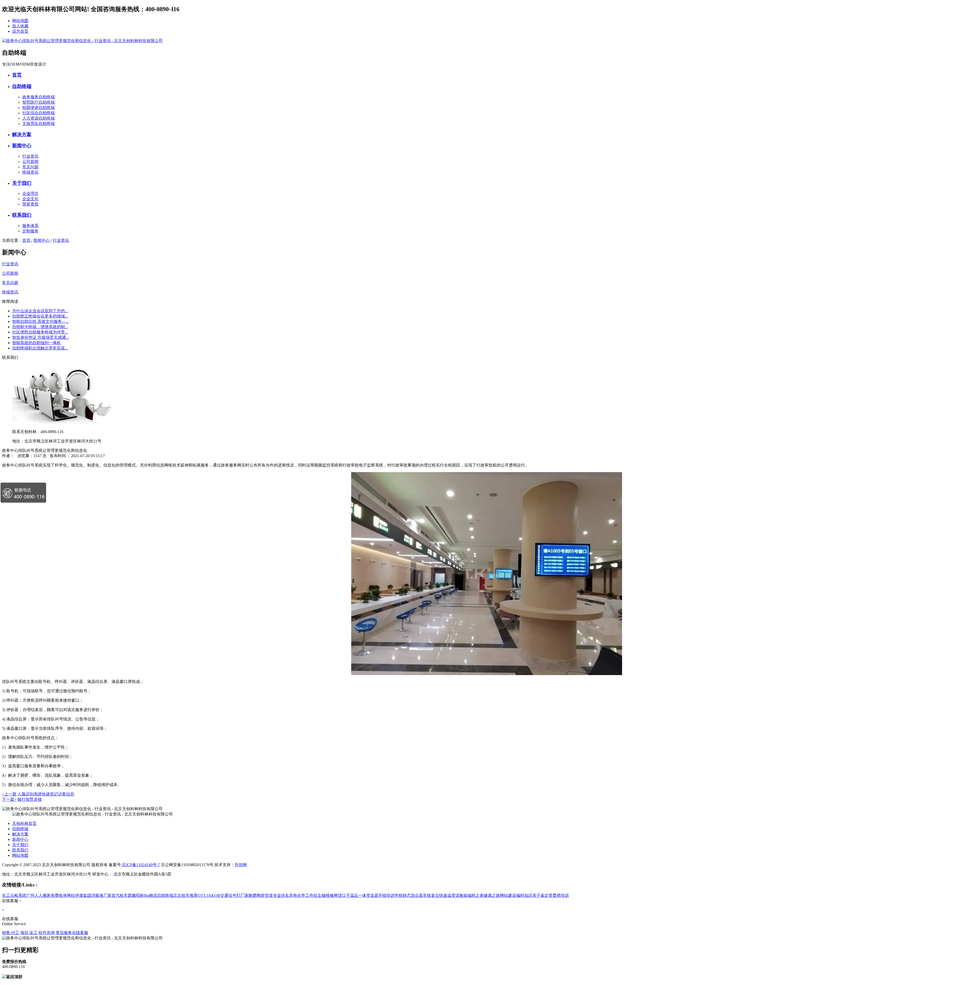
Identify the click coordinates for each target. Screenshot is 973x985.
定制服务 (30, 231)
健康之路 (492, 895)
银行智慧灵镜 (29, 799)
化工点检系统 (14, 895)
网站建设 (508, 895)
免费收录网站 (63, 895)
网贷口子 (342, 895)
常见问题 (30, 167)
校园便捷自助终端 (38, 107)
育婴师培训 (559, 895)
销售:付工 (10, 933)
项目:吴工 (29, 933)
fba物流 (150, 895)
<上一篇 (9, 794)
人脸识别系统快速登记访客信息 (45, 794)
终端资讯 (30, 172)
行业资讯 (30, 156)
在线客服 (80, 933)
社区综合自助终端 (38, 113)
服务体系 (30, 226)
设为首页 (20, 31)
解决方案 (21, 134)
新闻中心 (21, 145)
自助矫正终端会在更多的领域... (40, 316)
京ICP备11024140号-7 (141, 865)
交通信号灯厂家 (234, 895)
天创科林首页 (24, 823)
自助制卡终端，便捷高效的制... (40, 327)
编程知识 (524, 895)
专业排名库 (283, 895)
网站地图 (20, 20)
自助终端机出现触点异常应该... (40, 348)
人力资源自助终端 (38, 118)
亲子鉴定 (540, 895)
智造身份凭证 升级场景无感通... (40, 337)
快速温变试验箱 (453, 895)
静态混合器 (413, 895)
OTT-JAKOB (209, 895)
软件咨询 (47, 933)
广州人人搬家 (38, 895)
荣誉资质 (30, 204)
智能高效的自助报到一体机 (36, 343)
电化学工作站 (305, 895)
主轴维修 (325, 895)
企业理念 (30, 193)
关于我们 (21, 183)
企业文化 (30, 199)
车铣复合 (431, 895)
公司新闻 (30, 161)
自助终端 (21, 86)
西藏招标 (136, 895)
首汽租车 (119, 895)
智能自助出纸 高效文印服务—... (40, 321)
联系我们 (21, 215)
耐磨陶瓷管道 (261, 895)
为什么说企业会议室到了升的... (40, 311)
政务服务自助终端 (38, 97)
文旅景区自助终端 (38, 123)
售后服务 (64, 933)
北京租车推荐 (185, 895)
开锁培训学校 (390, 895)
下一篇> (9, 799)
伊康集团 (83, 895)
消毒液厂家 (101, 895)
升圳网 (241, 865)
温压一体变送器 (364, 895)
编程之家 (475, 895)
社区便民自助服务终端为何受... (40, 332)
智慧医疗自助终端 (38, 102)
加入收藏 (20, 26)
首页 (17, 75)
